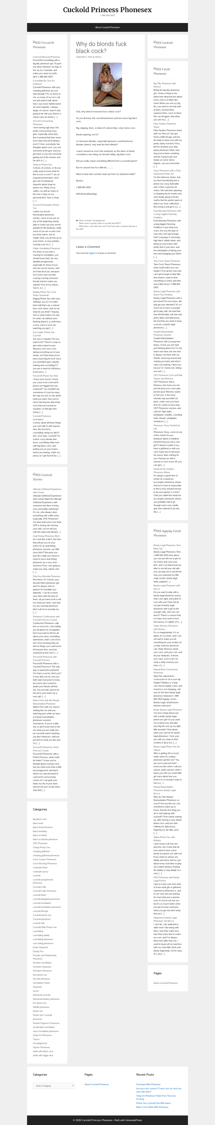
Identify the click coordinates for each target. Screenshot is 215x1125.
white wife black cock (43, 1051)
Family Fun (38, 951)
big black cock (40, 819)
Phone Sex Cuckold (42, 1015)
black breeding (40, 831)
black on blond (85, 220)
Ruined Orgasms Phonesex (46, 1023)
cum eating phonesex (43, 943)
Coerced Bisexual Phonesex (46, 57)
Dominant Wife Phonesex (148, 1084)
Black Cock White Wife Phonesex (152, 1107)
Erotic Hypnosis (40, 947)
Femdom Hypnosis (42, 966)
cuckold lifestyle (40, 911)
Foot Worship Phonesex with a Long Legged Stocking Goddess (167, 214)
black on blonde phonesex (45, 839)
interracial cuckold (41, 995)
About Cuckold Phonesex (107, 27)
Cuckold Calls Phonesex (44, 891)
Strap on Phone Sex (42, 164)
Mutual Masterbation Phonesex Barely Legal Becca (165, 790)
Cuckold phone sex (42, 915)
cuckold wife (39, 923)
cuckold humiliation (42, 903)
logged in (93, 253)
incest (36, 991)
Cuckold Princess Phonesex (107, 10)
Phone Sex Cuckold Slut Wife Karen (153, 1103)
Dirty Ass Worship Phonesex (46, 576)
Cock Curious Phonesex (44, 859)
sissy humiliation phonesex (46, 1031)
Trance (36, 1039)
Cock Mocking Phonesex (45, 863)
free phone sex (40, 975)
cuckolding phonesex (43, 939)
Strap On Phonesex (42, 1035)
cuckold (36, 875)
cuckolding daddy (41, 935)
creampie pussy (40, 871)
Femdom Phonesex (42, 970)
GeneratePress (133, 1120)
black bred (38, 823)
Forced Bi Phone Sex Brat (45, 376)
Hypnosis (37, 987)
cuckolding (38, 931)
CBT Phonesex (40, 843)
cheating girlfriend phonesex (46, 855)
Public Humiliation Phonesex (46, 248)
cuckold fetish (39, 895)
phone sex (38, 1011)
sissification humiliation (44, 1027)
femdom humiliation (42, 962)
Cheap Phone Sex (41, 847)
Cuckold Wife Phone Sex (45, 927)
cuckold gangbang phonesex (46, 899)
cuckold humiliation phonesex (47, 907)
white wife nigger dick (43, 1055)
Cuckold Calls (39, 887)
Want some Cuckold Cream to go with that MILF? (100, 223)
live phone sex (40, 1003)
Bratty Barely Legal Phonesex (168, 709)
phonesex (37, 1019)
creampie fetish (40, 867)
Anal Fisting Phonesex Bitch (46, 536)
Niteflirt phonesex (41, 1007)
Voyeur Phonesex (41, 1047)
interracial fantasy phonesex (46, 999)
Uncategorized (99, 220)
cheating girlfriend (41, 851)
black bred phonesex (43, 827)
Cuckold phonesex (42, 919)
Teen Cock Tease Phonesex (167, 261)
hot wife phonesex (41, 979)
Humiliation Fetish (41, 983)
